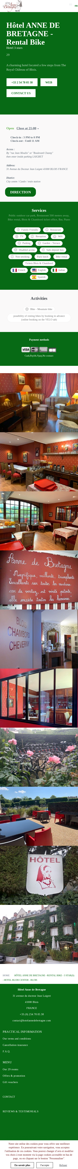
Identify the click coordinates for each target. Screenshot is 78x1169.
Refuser (63, 1165)
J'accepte (44, 1165)
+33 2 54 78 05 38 (22, 82)
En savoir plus (22, 1165)
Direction (20, 192)
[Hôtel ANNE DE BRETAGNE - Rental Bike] (12, 6)
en (76, 5)
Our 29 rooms (10, 1069)
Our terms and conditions (17, 1038)
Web (48, 82)
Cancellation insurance (15, 1045)
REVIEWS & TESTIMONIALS (20, 1111)
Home (6, 975)
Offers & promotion (14, 1075)
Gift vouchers (10, 1082)
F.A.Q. (6, 1051)
